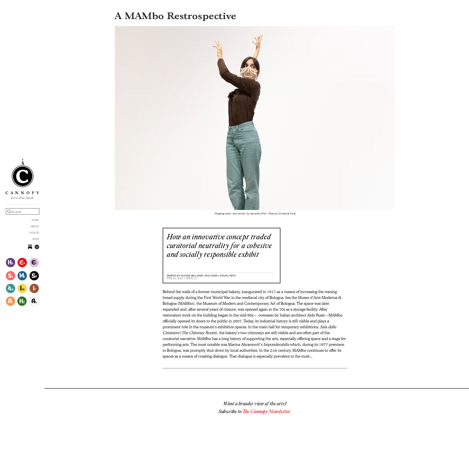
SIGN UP (34, 233)
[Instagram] (37, 247)
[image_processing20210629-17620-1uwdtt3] (30, 247)
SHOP (35, 239)
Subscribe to (230, 411)
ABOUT (35, 226)
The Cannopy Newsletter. (266, 411)
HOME (35, 220)
